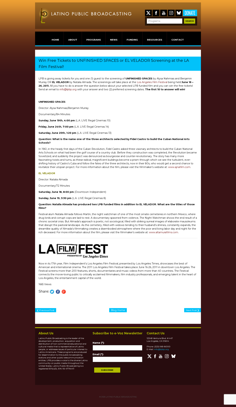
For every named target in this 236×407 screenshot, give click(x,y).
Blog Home (118, 310)
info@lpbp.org (68, 89)
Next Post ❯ (192, 310)
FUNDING (132, 39)
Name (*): (98, 342)
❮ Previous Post (45, 310)
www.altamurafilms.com (163, 232)
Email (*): (98, 354)
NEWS (113, 39)
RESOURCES (154, 39)
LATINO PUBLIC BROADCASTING (121, 397)
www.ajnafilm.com (179, 167)
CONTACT (177, 39)
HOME (55, 39)
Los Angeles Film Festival (152, 82)
